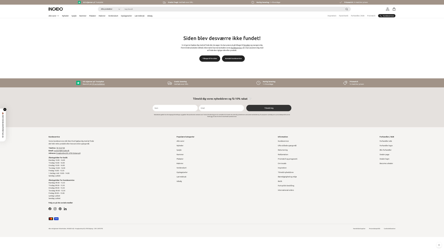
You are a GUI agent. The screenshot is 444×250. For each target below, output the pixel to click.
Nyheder (65, 16)
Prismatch (371, 16)
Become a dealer (386, 163)
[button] (394, 9)
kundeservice (236, 48)
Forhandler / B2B (357, 16)
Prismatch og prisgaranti (287, 159)
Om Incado (282, 163)
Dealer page (384, 154)
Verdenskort (113, 16)
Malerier (102, 16)
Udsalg (149, 16)
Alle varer (52, 16)
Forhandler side (386, 141)
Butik (280, 181)
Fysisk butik (343, 16)
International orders (286, 190)
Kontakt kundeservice (233, 58)
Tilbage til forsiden (209, 58)
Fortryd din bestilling (286, 186)
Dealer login (384, 159)
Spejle (74, 16)
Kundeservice (283, 141)
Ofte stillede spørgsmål (287, 146)
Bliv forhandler (386, 150)
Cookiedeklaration (389, 228)
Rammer (82, 16)
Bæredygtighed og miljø (287, 177)
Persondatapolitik (374, 228)
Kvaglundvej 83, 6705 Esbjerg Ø (68, 153)
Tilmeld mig (268, 108)
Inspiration (332, 16)
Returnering (283, 150)
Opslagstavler (126, 16)
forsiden (246, 45)
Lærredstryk (139, 16)
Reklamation (283, 154)
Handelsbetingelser (359, 228)
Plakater (92, 16)
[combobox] (224, 9)
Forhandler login (386, 146)
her (212, 116)
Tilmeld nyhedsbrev (286, 172)
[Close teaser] (4, 109)
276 (98, 84)
